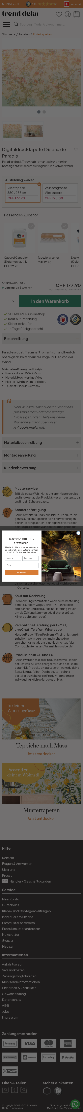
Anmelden (22, 572)
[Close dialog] (78, 533)
